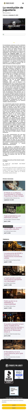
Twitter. (6, 161)
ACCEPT (14, 405)
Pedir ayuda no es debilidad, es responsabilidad (10, 302)
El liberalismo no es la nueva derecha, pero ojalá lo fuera (13, 353)
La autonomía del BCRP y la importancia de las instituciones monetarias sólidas (13, 255)
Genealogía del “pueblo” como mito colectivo (13, 228)
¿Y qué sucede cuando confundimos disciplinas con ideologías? (13, 279)
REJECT (14, 408)
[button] (23, 3)
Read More (4, 402)
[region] (14, 404)
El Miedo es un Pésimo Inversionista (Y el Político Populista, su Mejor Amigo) (14, 194)
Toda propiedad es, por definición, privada (12, 216)
